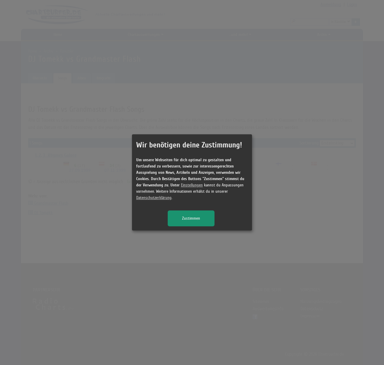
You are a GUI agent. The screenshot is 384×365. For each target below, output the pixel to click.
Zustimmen (191, 218)
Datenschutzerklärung (154, 198)
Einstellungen (192, 185)
